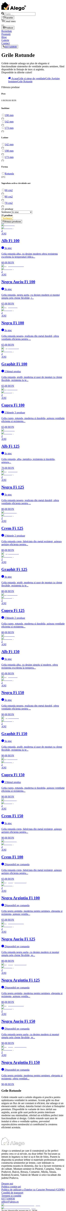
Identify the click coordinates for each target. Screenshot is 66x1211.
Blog (4, 37)
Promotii (5, 34)
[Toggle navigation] (2, 25)
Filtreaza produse (12, 221)
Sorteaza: (6, 212)
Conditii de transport (12, 1192)
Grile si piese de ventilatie (31, 78)
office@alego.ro (10, 1201)
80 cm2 (9, 196)
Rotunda (9, 173)
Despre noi (7, 1183)
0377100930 (11, 46)
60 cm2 (9, 190)
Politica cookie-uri (11, 1186)
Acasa (14, 78)
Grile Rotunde (24, 81)
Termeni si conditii (11, 1195)
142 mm (9, 121)
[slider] (33, 102)
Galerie (5, 40)
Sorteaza (7, 218)
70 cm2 (9, 203)
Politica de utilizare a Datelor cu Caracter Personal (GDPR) (33, 1189)
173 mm (9, 128)
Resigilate (6, 31)
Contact (5, 43)
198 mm (9, 115)
